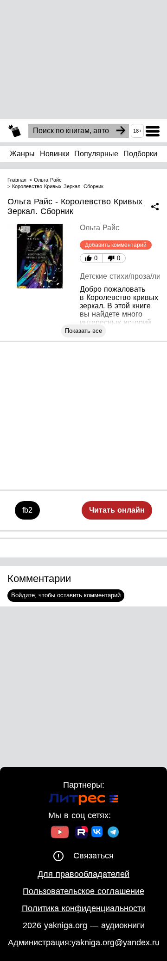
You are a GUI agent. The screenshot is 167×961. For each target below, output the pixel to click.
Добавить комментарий (116, 245)
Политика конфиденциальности (84, 908)
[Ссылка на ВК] (97, 833)
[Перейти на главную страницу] (14, 131)
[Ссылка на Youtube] (59, 833)
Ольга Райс (99, 228)
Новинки (55, 154)
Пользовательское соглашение (83, 891)
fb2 (27, 510)
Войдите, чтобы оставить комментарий (66, 595)
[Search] (120, 131)
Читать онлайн (117, 510)
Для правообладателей (83, 874)
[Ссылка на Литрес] (83, 800)
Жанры (22, 154)
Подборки (140, 154)
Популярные (96, 154)
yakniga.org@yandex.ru (115, 942)
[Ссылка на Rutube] (81, 833)
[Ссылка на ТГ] (113, 833)
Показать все (83, 330)
